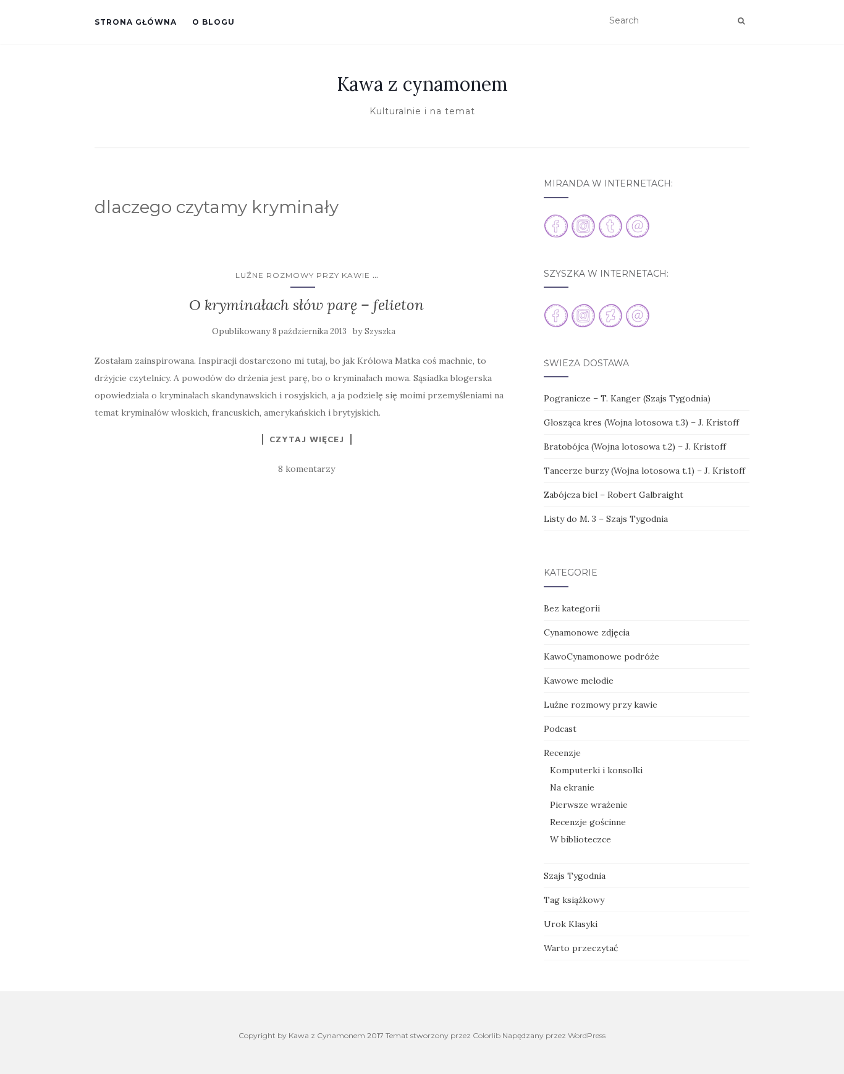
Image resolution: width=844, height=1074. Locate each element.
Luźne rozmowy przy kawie (302, 275)
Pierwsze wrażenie (589, 804)
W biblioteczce (580, 839)
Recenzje (562, 752)
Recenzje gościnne (588, 822)
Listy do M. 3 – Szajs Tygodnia (606, 518)
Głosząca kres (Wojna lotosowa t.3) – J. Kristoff (641, 422)
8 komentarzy (306, 468)
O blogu (213, 22)
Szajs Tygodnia (575, 875)
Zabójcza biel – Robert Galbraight (613, 494)
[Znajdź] (741, 21)
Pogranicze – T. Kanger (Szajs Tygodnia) (627, 398)
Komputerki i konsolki (596, 770)
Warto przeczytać (581, 948)
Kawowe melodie (579, 680)
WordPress (587, 1035)
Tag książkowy (574, 899)
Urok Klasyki (570, 923)
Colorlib (486, 1035)
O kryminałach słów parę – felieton (306, 304)
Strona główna (136, 22)
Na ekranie (572, 787)
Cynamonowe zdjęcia (587, 632)
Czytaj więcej (306, 439)
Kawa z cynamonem (422, 84)
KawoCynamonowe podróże (601, 656)
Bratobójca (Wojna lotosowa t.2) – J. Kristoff (635, 446)
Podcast (560, 728)
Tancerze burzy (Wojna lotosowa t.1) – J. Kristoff (644, 470)
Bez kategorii (572, 608)
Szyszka (380, 331)
